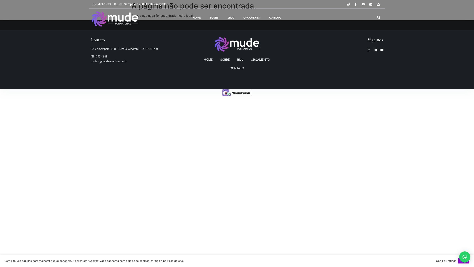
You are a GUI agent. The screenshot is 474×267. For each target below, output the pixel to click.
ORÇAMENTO (251, 17)
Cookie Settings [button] (446, 261)
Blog (231, 17)
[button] (378, 17)
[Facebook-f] (369, 50)
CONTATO (275, 17)
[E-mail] (371, 4)
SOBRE (214, 17)
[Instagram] (348, 4)
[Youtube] (381, 50)
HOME (197, 17)
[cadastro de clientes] (378, 4)
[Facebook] (355, 4)
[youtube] (363, 4)
